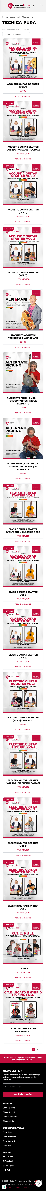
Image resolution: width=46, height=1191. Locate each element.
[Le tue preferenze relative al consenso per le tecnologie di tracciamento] (4, 1187)
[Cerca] (35, 6)
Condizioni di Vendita (21, 1187)
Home (4, 17)
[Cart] (41, 6)
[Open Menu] (3, 6)
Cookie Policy (7, 1187)
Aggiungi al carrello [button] (23, 96)
